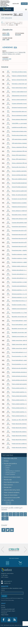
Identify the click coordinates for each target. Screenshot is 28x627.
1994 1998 (3, 518)
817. (3, 214)
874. (3, 435)
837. (3, 294)
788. (3, 99)
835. (3, 286)
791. (3, 111)
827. (3, 254)
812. (3, 195)
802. (3, 155)
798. (3, 139)
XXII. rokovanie (5, 34)
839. (3, 301)
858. (3, 372)
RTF (8, 71)
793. (3, 119)
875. (3, 439)
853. (3, 356)
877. (3, 447)
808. (3, 179)
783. (3, 80)
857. (3, 368)
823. (3, 238)
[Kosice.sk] (7, 9)
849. (3, 340)
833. (3, 278)
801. (3, 151)
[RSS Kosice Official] (14, 619)
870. (3, 419)
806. (3, 171)
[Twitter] (8, 530)
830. (3, 266)
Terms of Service (8, 600)
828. (3, 258)
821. (3, 230)
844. (3, 320)
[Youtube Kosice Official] (9, 619)
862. (3, 388)
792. (3, 115)
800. (3, 147)
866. (3, 404)
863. (3, 392)
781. (3, 72)
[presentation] (2, 549)
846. (3, 328)
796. (3, 131)
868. (3, 412)
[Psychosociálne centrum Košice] (7, 564)
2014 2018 (10, 514)
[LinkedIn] (12, 530)
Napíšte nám (7, 583)
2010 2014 (14, 514)
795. (3, 127)
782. (3, 76)
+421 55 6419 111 (8, 581)
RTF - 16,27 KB (5, 60)
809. (3, 183)
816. (3, 210)
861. (3, 384)
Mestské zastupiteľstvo (10, 463)
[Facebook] (3, 530)
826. (3, 250)
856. (3, 364)
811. (3, 191)
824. (3, 242)
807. (3, 175)
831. (3, 270)
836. (3, 290)
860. (3, 380)
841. (3, 308)
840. (3, 304)
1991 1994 (7, 518)
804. (3, 163)
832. (3, 274)
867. (3, 408)
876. (3, 443)
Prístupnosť (4, 613)
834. (3, 282)
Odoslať (4, 596)
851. (3, 348)
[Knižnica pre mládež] (20, 564)
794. (3, 123)
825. (3, 246)
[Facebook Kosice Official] (3, 619)
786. (3, 91)
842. (3, 312)
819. (3, 222)
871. (3, 423)
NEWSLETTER (4, 586)
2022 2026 (3, 514)
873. (3, 431)
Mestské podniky (14, 558)
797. (3, 135)
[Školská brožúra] (14, 549)
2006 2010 (18, 514)
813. (3, 199)
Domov (3, 605)
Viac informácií (3, 6)
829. (3, 262)
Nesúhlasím (16, 3)
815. (3, 206)
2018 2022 (7, 514)
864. (3, 396)
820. (3, 226)
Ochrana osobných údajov (8, 611)
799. (3, 143)
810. (3, 187)
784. (3, 84)
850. (3, 344)
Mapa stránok (4, 614)
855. (3, 360)
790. (3, 107)
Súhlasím (24, 3)
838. (3, 297)
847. (3, 332)
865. (3, 400)
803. (3, 159)
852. (3, 352)
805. (3, 167)
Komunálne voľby (9, 500)
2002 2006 (21, 514)
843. (3, 316)
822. (3, 234)
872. (3, 427)
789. (3, 103)
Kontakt (3, 607)
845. (3, 324)
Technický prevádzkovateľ (7, 609)
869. (3, 416)
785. (3, 87)
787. (3, 95)
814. (3, 202)
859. (3, 376)
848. (3, 336)
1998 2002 (25, 514)
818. (3, 218)
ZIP (8, 265)
